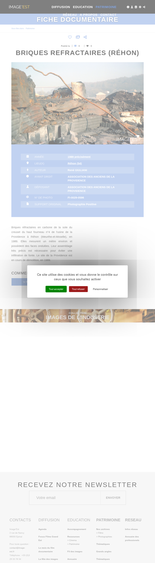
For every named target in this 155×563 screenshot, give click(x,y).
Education (83, 7)
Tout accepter (56, 289)
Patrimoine (106, 7)
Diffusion (61, 7)
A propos (88, 14)
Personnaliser (100, 289)
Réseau (70, 14)
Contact (108, 14)
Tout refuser (78, 289)
